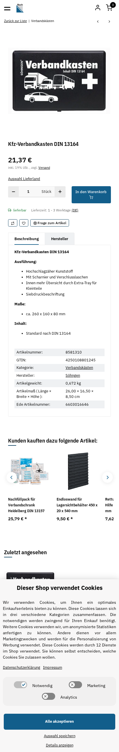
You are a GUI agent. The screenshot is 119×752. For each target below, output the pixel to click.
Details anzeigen (59, 745)
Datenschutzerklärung (21, 667)
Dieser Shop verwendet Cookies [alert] (60, 588)
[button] (109, 8)
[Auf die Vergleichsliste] (12, 223)
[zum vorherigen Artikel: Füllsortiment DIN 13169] (98, 22)
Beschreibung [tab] (26, 238)
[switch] (20, 684)
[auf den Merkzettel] (24, 223)
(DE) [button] (75, 210)
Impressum (52, 667)
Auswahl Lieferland (24, 178)
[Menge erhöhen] (60, 191)
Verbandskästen (79, 367)
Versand (44, 167)
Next (107, 477)
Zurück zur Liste (15, 21)
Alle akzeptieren (59, 721)
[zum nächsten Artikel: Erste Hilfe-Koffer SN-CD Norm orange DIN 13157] (109, 22)
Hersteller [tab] (59, 238)
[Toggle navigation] (7, 8)
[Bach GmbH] (20, 8)
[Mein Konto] (97, 8)
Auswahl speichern (59, 735)
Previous (11, 477)
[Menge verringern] (13, 191)
